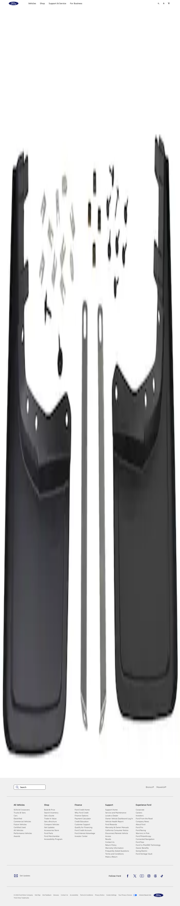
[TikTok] (161, 876)
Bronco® (150, 787)
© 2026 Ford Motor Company (23, 895)
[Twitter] (134, 876)
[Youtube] (142, 876)
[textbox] (29, 787)
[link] (37, 895)
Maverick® (161, 787)
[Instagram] (148, 876)
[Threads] (155, 876)
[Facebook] (128, 876)
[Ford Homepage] (158, 895)
